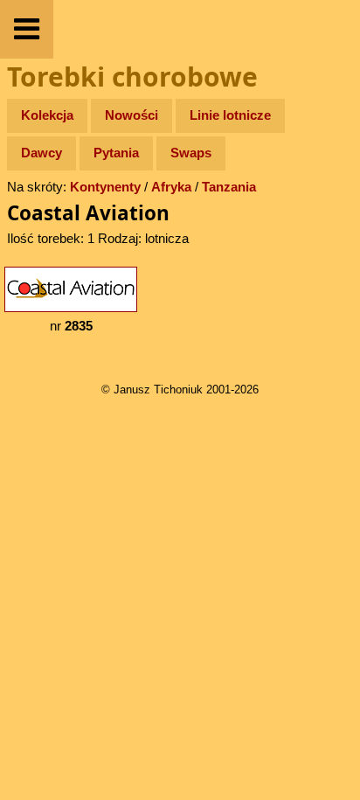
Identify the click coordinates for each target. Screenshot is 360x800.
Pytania (116, 152)
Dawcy (41, 152)
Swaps (190, 152)
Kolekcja (47, 115)
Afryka (171, 186)
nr (71, 325)
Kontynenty (105, 186)
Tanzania (229, 186)
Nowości (131, 115)
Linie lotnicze (230, 115)
